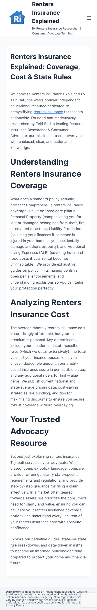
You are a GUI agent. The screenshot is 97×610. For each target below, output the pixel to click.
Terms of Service (78, 602)
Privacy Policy (15, 605)
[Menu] (89, 18)
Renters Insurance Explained (46, 12)
